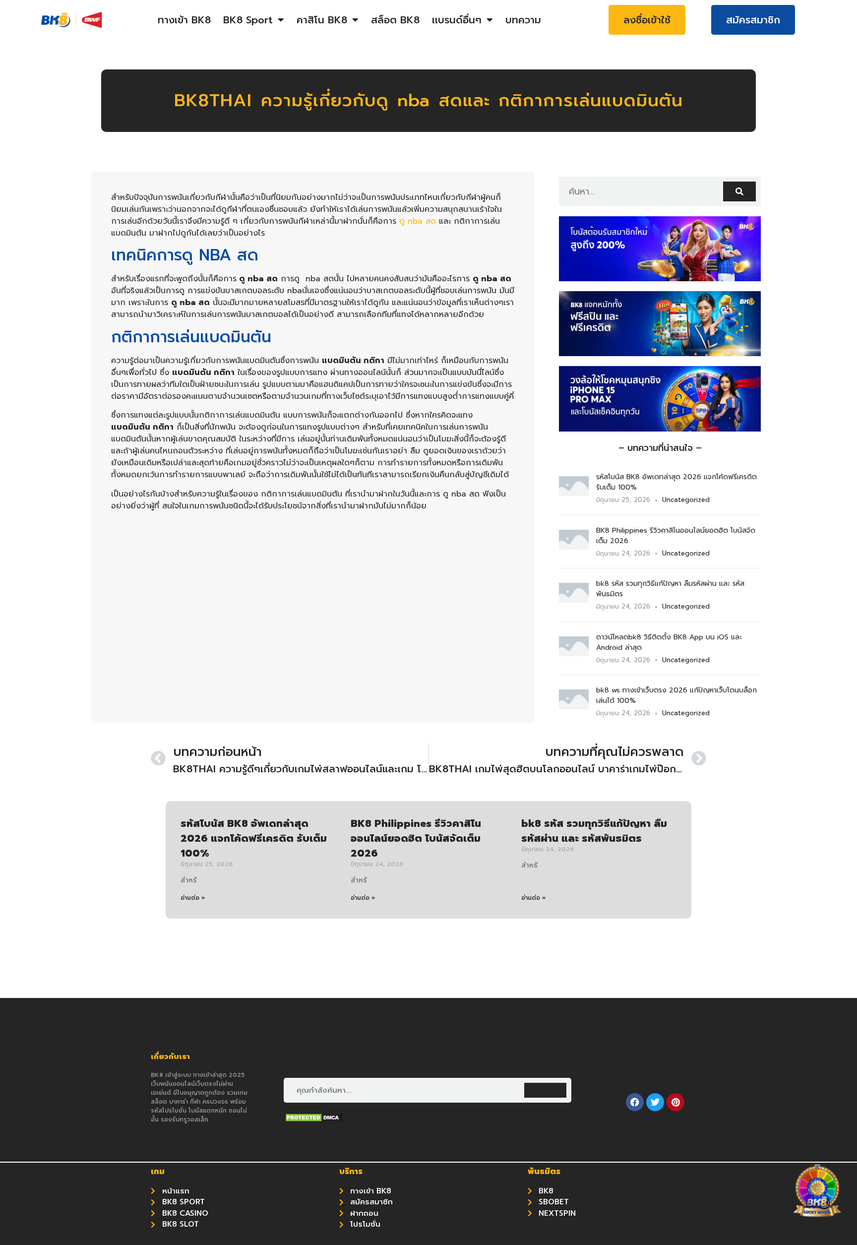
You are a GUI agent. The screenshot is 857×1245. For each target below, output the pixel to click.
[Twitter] (655, 1102)
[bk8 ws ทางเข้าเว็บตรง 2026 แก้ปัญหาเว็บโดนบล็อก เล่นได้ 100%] (574, 706)
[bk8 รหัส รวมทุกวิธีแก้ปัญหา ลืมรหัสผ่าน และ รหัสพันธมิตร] (574, 600)
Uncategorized (686, 499)
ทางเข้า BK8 (184, 19)
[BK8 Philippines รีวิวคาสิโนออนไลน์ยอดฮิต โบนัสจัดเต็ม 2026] (574, 547)
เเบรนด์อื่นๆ (457, 19)
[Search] (739, 191)
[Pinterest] (675, 1102)
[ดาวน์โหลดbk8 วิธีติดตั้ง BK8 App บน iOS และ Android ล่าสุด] (574, 653)
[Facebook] (635, 1102)
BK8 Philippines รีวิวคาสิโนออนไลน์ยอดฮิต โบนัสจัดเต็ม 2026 (416, 838)
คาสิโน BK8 (322, 19)
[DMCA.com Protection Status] (313, 1120)
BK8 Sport (248, 19)
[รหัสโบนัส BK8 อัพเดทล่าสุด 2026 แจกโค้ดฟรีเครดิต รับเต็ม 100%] (574, 493)
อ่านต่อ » (193, 897)
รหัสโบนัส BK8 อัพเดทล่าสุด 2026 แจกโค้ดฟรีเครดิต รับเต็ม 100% (254, 838)
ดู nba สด (417, 221)
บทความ (523, 19)
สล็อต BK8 (395, 19)
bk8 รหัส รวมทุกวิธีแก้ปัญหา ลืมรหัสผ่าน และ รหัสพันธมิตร (594, 831)
